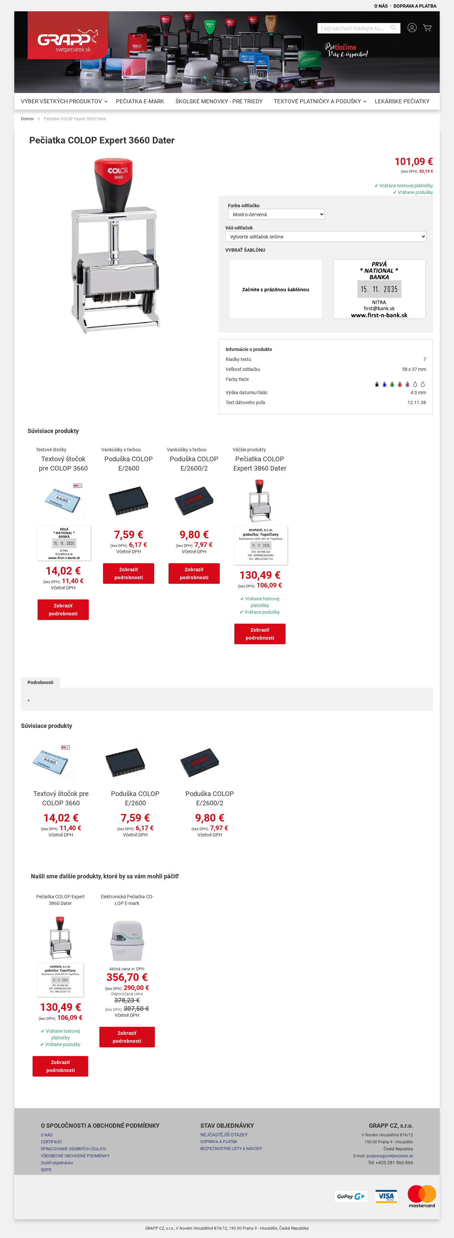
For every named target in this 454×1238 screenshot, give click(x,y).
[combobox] (358, 28)
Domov (27, 119)
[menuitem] (63, 101)
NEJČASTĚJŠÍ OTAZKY (224, 1134)
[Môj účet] (412, 28)
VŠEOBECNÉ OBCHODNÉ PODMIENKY (75, 1156)
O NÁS (381, 6)
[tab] (40, 682)
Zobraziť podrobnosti (63, 609)
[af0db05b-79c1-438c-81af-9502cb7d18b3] (379, 289)
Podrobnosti (41, 682)
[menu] (227, 101)
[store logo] (69, 37)
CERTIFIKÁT (51, 1142)
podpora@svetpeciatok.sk (390, 1156)
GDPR (46, 1170)
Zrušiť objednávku (57, 1163)
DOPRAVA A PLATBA (415, 6)
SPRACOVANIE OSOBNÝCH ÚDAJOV (73, 1149)
